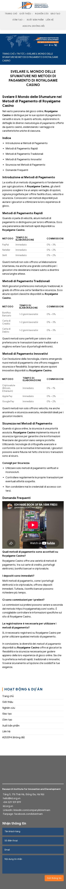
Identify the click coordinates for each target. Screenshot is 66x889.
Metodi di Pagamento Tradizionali (24, 153)
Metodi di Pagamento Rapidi (22, 148)
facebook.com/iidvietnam (28, 814)
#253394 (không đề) (34, 26)
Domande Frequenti (17, 170)
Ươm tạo (17, 20)
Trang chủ (11, 14)
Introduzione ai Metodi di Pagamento (27, 143)
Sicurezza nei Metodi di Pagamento (25, 164)
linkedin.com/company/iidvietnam (32, 810)
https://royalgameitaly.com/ (31, 608)
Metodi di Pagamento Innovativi (23, 159)
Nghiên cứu (42, 14)
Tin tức (21, 54)
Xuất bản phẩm (35, 20)
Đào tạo (55, 14)
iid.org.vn (8, 806)
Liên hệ (50, 20)
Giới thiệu (25, 14)
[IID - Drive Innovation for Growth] (33, 5)
